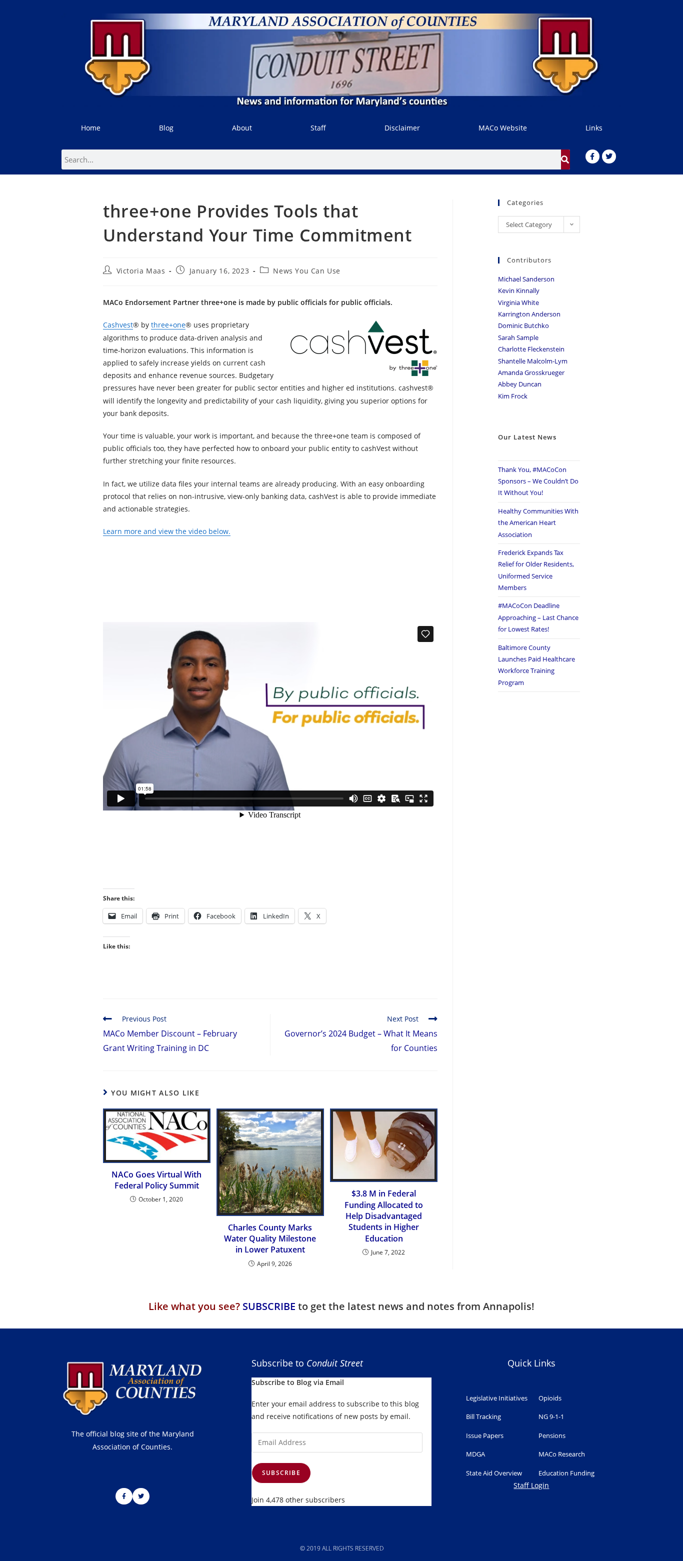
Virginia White (518, 302)
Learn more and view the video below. (166, 531)
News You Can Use (306, 271)
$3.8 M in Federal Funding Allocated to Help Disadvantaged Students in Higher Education (383, 1216)
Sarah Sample (518, 337)
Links (594, 127)
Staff (318, 127)
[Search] (565, 160)
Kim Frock (513, 396)
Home (90, 127)
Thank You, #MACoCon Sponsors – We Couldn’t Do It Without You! (538, 481)
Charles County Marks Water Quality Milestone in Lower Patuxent (270, 1239)
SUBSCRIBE (269, 1306)
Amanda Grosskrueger (531, 372)
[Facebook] (593, 157)
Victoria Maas (141, 271)
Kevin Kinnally (519, 290)
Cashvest (118, 325)
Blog (166, 127)
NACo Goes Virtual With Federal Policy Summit (157, 1180)
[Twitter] (609, 157)
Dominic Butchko (523, 325)
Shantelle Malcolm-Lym (533, 361)
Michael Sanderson (526, 279)
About (242, 127)
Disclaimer (402, 127)
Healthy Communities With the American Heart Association (538, 522)
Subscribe (281, 1472)
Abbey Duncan (520, 384)
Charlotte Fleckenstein (531, 349)
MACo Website (502, 127)
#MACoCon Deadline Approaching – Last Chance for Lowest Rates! (538, 617)
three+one (168, 325)
